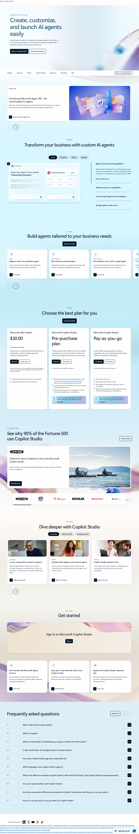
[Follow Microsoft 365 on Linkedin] (24, 822)
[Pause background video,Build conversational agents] (8, 163)
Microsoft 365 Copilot (70, 832)
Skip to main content (7, 1)
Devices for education (79, 828)
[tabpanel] (69, 192)
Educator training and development (11, 830)
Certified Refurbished (25, 828)
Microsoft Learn (108, 832)
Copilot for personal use (69, 825)
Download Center (119, 825)
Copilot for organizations (54, 825)
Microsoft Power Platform (45, 832)
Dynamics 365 (23, 832)
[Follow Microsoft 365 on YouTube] (33, 822)
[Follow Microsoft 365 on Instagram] (37, 822)
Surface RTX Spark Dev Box (38, 825)
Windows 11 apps (99, 825)
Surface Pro (3, 825)
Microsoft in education (66, 828)
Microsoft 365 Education (112, 828)
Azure (88, 832)
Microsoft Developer (97, 832)
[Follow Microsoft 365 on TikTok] (42, 822)
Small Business (81, 832)
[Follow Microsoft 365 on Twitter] (28, 822)
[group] (69, 103)
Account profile (109, 825)
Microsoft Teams (58, 832)
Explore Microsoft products (85, 825)
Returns (7, 828)
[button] (21, 499)
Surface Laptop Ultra (23, 825)
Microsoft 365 (32, 832)
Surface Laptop (12, 825)
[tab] (53, 157)
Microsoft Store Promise (40, 828)
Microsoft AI (3, 832)
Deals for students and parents (31, 830)
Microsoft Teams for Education (96, 828)
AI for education (45, 830)
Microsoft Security (13, 832)
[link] (9, 73)
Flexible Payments (53, 828)
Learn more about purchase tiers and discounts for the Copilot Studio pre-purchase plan (68, 382)
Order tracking (14, 828)
